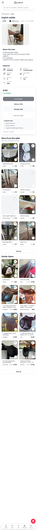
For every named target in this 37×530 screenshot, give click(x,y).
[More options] (15, 159)
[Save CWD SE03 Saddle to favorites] (33, 261)
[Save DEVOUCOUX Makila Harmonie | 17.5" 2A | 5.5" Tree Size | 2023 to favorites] (33, 343)
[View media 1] (15, 34)
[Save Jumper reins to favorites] (33, 224)
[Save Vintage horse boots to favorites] (33, 145)
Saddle (12, 14)
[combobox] (19, 8)
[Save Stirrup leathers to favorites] (15, 172)
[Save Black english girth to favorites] (15, 224)
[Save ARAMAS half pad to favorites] (33, 198)
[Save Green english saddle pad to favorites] (15, 198)
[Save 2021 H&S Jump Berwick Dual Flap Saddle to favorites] (15, 343)
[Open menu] (2, 2)
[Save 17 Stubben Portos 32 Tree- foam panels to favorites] (15, 315)
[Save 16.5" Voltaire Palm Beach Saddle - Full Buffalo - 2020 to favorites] (15, 287)
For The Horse (5, 14)
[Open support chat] (33, 521)
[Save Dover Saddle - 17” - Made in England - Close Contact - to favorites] (33, 287)
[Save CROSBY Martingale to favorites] (33, 172)
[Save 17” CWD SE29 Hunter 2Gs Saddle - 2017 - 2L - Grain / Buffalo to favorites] (33, 315)
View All (18, 251)
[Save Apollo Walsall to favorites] (15, 261)
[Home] (18, 2)
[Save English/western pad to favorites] (15, 145)
